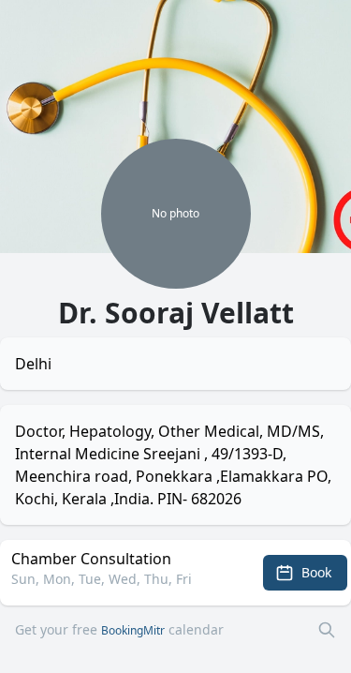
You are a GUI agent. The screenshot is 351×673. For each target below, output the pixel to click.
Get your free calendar (119, 629)
